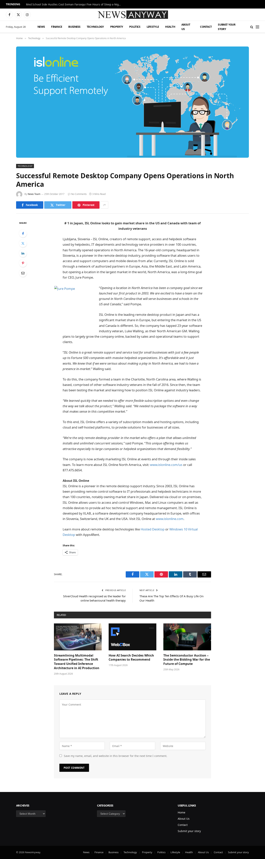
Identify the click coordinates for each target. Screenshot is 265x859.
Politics (134, 26)
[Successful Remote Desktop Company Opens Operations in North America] (132, 102)
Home (181, 812)
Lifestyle (153, 26)
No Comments (79, 194)
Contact (206, 26)
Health (170, 26)
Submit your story (226, 27)
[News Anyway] (132, 15)
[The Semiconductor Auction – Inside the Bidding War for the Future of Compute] (187, 636)
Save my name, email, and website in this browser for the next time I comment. (115, 756)
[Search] (251, 26)
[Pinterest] (23, 263)
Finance (56, 26)
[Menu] (257, 26)
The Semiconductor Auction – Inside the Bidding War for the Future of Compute (186, 659)
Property (116, 26)
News (41, 26)
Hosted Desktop (153, 529)
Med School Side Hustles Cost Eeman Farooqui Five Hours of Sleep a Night (73, 4)
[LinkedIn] (23, 253)
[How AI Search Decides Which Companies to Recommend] (132, 636)
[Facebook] (23, 233)
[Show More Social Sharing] (104, 205)
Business (74, 26)
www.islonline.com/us (165, 464)
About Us (185, 27)
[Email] (23, 273)
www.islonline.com (170, 518)
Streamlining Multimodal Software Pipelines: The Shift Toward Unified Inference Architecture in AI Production (76, 661)
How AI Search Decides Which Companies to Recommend (131, 657)
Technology (95, 26)
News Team (34, 194)
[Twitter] (23, 243)
